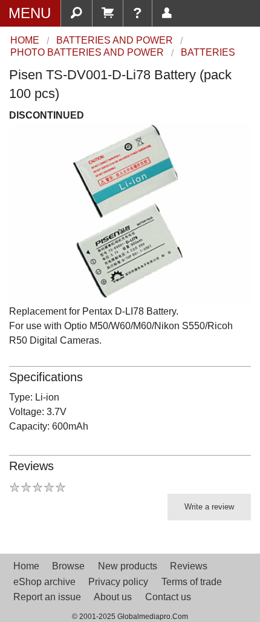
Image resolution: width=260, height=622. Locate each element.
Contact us (168, 597)
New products (127, 566)
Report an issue (47, 597)
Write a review (209, 506)
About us (113, 597)
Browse (68, 566)
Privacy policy (118, 582)
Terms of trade (191, 582)
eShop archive (44, 582)
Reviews (188, 566)
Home (26, 566)
